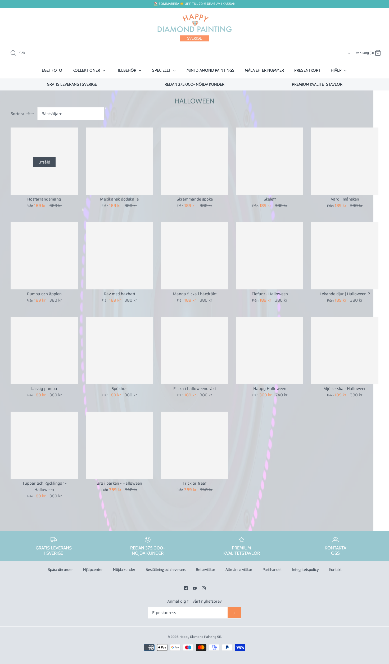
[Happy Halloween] (269, 350)
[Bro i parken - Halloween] (119, 445)
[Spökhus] (119, 350)
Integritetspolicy (305, 569)
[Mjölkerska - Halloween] (344, 350)
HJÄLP (336, 70)
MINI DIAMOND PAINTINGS (210, 70)
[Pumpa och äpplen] (44, 255)
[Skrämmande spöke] (194, 161)
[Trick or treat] (194, 445)
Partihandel (272, 569)
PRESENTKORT (307, 70)
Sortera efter (22, 114)
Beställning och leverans (166, 569)
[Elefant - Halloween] (269, 255)
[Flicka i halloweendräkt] (194, 350)
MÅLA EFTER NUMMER (264, 70)
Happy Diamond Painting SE (200, 636)
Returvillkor (205, 569)
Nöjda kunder (124, 569)
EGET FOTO (52, 70)
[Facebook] (186, 588)
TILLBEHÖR (126, 70)
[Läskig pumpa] (44, 350)
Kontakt (335, 569)
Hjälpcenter (93, 569)
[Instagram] (204, 588)
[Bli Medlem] (234, 612)
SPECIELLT (161, 70)
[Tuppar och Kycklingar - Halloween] (44, 445)
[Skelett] (269, 161)
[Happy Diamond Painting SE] (194, 27)
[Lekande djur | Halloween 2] (344, 255)
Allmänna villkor (238, 569)
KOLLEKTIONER (87, 70)
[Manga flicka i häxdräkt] (194, 255)
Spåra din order (60, 569)
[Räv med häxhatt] (119, 255)
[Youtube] (195, 588)
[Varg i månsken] (344, 161)
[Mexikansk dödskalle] (119, 161)
